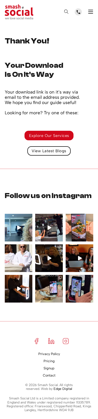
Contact (49, 375)
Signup (49, 368)
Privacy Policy (49, 354)
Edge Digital (63, 389)
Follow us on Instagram (48, 195)
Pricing (49, 361)
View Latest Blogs (49, 150)
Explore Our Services (49, 135)
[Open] (66, 12)
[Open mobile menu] (90, 12)
